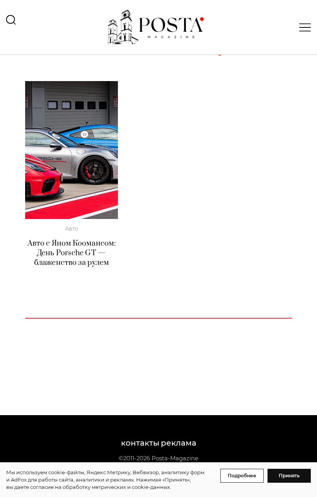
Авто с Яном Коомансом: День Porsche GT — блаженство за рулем (71, 253)
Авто (71, 228)
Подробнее (242, 475)
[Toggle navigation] (302, 27)
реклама (178, 443)
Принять (289, 475)
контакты (140, 443)
